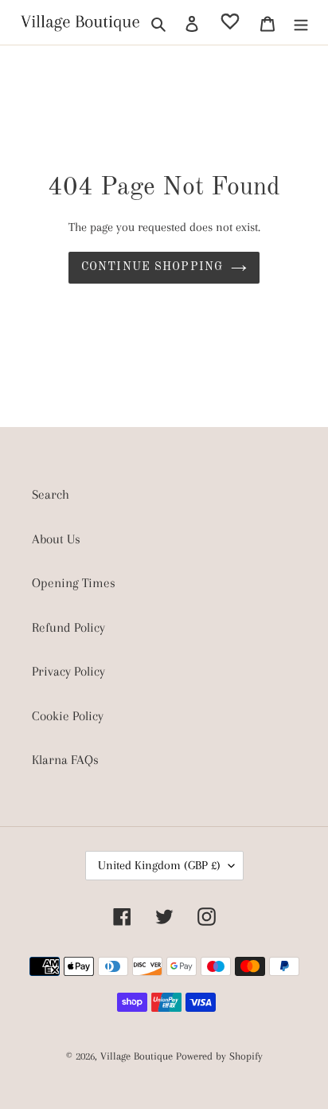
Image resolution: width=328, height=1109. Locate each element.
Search (50, 494)
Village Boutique (138, 1056)
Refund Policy (68, 627)
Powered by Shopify (219, 1056)
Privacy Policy (68, 671)
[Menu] (301, 22)
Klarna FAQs (65, 759)
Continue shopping (152, 266)
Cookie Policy (67, 715)
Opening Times (73, 582)
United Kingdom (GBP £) (159, 865)
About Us (56, 539)
